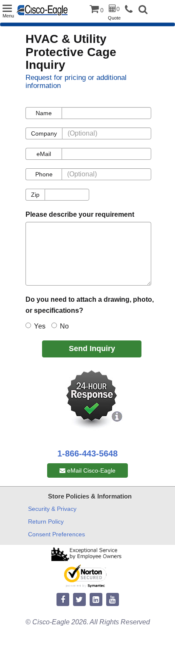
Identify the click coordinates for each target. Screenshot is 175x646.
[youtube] (112, 600)
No (64, 326)
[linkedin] (96, 600)
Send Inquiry (92, 348)
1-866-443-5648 (87, 453)
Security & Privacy (52, 508)
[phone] (131, 9)
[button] (142, 10)
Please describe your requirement (79, 214)
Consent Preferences (56, 534)
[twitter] (79, 600)
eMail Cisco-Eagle (90, 470)
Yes (39, 326)
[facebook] (62, 600)
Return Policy (46, 521)
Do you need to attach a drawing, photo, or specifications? (89, 305)
